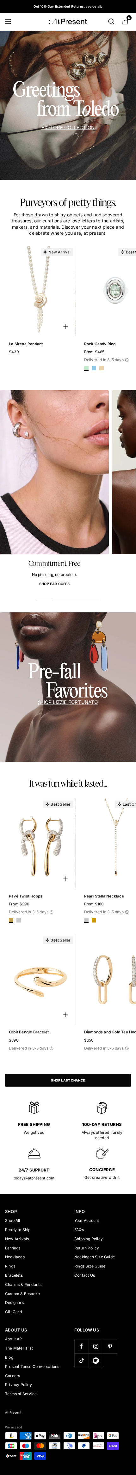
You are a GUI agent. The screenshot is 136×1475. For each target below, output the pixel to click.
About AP (13, 1339)
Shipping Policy (88, 1238)
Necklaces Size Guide (94, 1257)
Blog (9, 1357)
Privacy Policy (18, 1384)
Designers (14, 1302)
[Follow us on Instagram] (96, 1346)
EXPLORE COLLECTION (68, 128)
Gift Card (13, 1311)
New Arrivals (17, 1238)
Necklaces (15, 1257)
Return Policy (86, 1248)
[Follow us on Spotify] (96, 1360)
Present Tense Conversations (32, 1366)
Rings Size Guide (89, 1266)
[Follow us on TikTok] (81, 1360)
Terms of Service (21, 1393)
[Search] (111, 21)
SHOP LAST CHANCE (68, 1080)
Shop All (12, 1220)
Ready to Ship (18, 1229)
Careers (12, 1375)
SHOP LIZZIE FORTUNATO (68, 702)
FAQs (79, 1229)
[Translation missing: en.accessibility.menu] (10, 21)
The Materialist (19, 1348)
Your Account (86, 1220)
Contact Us (84, 1275)
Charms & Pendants (23, 1284)
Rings (10, 1266)
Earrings (13, 1248)
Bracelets (14, 1275)
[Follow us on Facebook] (81, 1346)
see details (94, 6)
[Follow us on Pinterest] (110, 1346)
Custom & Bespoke (22, 1293)
